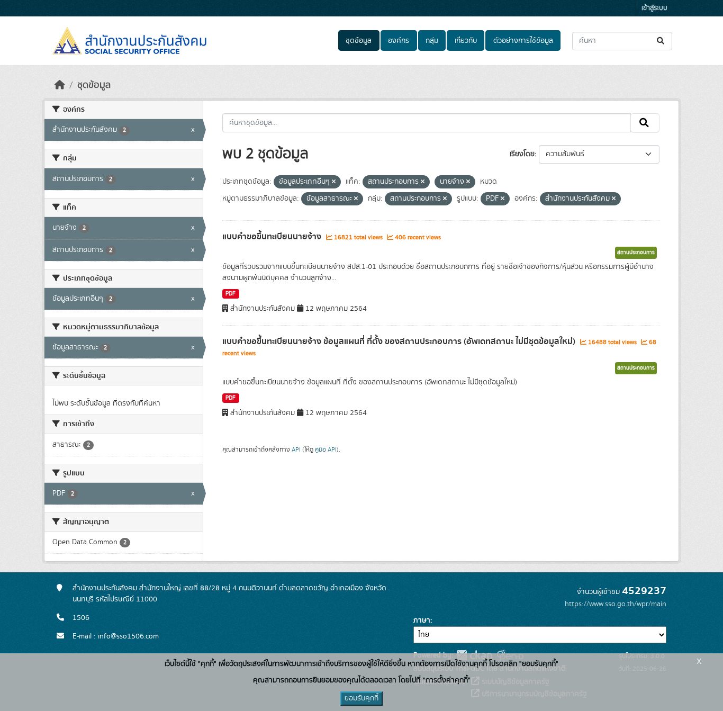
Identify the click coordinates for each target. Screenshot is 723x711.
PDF (230, 294)
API (296, 449)
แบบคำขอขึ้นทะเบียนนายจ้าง (272, 237)
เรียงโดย (522, 154)
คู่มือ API (326, 449)
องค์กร (398, 40)
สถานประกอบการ (636, 252)
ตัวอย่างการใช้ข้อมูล (523, 40)
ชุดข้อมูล (359, 40)
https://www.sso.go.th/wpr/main (615, 604)
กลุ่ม (432, 40)
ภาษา (421, 620)
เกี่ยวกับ (466, 40)
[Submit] (661, 41)
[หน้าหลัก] (60, 85)
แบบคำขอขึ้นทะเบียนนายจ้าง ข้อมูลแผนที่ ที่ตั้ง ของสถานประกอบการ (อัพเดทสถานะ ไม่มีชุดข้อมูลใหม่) (399, 341)
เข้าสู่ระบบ (654, 8)
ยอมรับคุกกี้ (361, 698)
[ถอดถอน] (334, 182)
